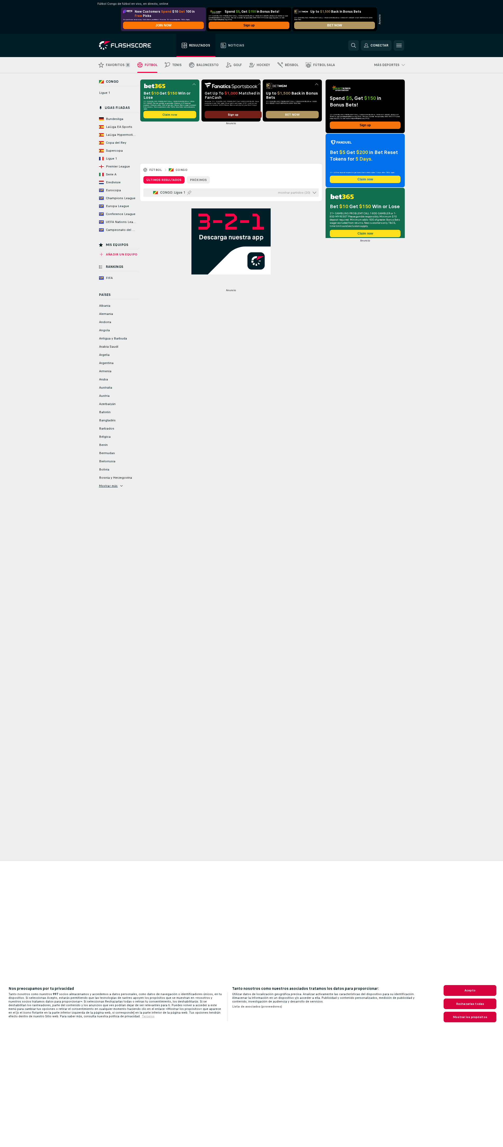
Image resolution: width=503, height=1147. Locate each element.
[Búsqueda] (353, 45)
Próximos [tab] (198, 180)
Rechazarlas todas (470, 1004)
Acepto (470, 990)
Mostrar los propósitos (470, 1017)
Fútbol (155, 170)
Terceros (148, 1016)
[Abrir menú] (399, 45)
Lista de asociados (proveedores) (257, 1006)
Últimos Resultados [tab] (164, 180)
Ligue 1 (104, 93)
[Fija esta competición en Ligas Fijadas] (189, 192)
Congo (181, 170)
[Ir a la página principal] (128, 45)
